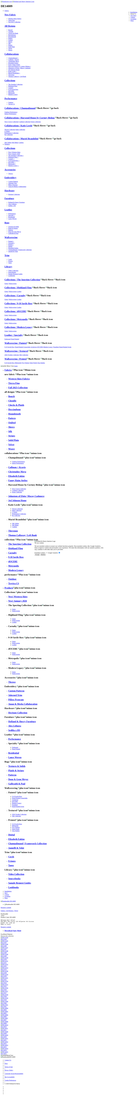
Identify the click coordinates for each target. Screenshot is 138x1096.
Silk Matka (15, 142)
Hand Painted (15, 339)
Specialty (11, 215)
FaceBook (4, 934)
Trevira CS (11, 104)
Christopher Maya (13, 61)
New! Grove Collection (11, 122)
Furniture (9, 198)
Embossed (8, 339)
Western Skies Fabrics (14, 18)
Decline (43, 554)
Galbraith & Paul (13, 233)
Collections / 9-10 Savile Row (18, 303)
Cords (10, 259)
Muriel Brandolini (14, 73)
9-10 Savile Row (13, 89)
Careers (132, 17)
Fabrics (7, 10)
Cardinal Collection (24, 122)
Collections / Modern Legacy (18, 327)
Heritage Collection (14, 194)
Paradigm (56, 347)
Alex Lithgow (12, 204)
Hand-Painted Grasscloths (22, 347)
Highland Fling (12, 86)
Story (6, 893)
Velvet (10, 48)
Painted (11, 241)
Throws (10, 173)
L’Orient (7, 131)
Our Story (133, 15)
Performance (11, 98)
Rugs (7, 222)
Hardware (9, 190)
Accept (37, 554)
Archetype (34, 347)
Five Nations (25, 363)
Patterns (10, 230)
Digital (10, 246)
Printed (11, 244)
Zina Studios (41, 363)
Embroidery (10, 177)
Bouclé (10, 30)
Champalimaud (13, 58)
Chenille (10, 31)
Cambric (21, 142)
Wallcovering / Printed (16, 359)
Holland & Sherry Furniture (16, 202)
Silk (9, 43)
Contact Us (8, 1060)
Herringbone (12, 35)
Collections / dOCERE (15, 311)
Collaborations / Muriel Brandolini (21, 138)
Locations (133, 19)
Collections (10, 80)
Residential (11, 217)
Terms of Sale (9, 1067)
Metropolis (11, 93)
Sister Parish (33, 363)
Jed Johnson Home (14, 70)
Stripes (10, 45)
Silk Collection (23, 355)
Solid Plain (11, 47)
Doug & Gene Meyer (14, 232)
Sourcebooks (12, 272)
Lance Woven (12, 219)
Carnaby (10, 88)
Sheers (10, 42)
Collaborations (12, 54)
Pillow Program (13, 185)
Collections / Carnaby (15, 295)
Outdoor (10, 102)
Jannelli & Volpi (13, 251)
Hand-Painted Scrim (65, 347)
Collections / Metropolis (16, 319)
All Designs (10, 26)
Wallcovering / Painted (16, 343)
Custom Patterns (13, 181)
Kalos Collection (36, 122)
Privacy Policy (9, 1070)
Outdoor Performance (11, 112)
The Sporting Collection (15, 84)
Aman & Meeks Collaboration (17, 186)
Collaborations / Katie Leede (18, 125)
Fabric (6, 283)
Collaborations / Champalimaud (20, 108)
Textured (11, 243)
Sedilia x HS (12, 206)
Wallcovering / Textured (16, 351)
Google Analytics (53, 553)
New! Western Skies (14, 152)
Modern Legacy (13, 94)
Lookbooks (11, 275)
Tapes (10, 263)
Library (8, 266)
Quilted (10, 40)
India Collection (20, 129)
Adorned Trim (12, 183)
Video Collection (13, 270)
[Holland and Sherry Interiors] (23, 1)
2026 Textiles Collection (12, 355)
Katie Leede (12, 71)
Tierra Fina (11, 20)
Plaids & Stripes (13, 228)
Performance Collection (11, 133)
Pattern (10, 38)
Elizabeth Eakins (13, 63)
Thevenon (11, 75)
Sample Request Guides (15, 274)
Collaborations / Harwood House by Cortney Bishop (30, 118)
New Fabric (10, 14)
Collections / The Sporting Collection (22, 279)
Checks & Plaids (13, 33)
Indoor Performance (10, 114)
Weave (10, 50)
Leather (8, 209)
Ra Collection (9, 134)
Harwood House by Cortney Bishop (19, 66)
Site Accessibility (10, 1077)
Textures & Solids (13, 226)
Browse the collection (7, 936)
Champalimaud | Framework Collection (20, 250)
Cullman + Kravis (13, 59)
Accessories (10, 169)
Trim (7, 255)
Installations (133, 12)
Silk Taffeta (8, 142)
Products (7, 144)
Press (132, 20)
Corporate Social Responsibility (14, 1073)
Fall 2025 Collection (14, 22)
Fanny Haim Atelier (14, 65)
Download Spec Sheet (13, 931)
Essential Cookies (40, 553)
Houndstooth (12, 36)
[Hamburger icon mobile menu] (6, 1)
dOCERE (11, 91)
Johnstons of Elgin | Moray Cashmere (19, 68)
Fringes (10, 261)
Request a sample (6, 907)
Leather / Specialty (14, 335)
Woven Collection (10, 129)
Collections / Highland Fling (18, 287)
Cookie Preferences (10, 1080)
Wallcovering (11, 237)
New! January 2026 (14, 154)
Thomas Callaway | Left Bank (17, 76)
